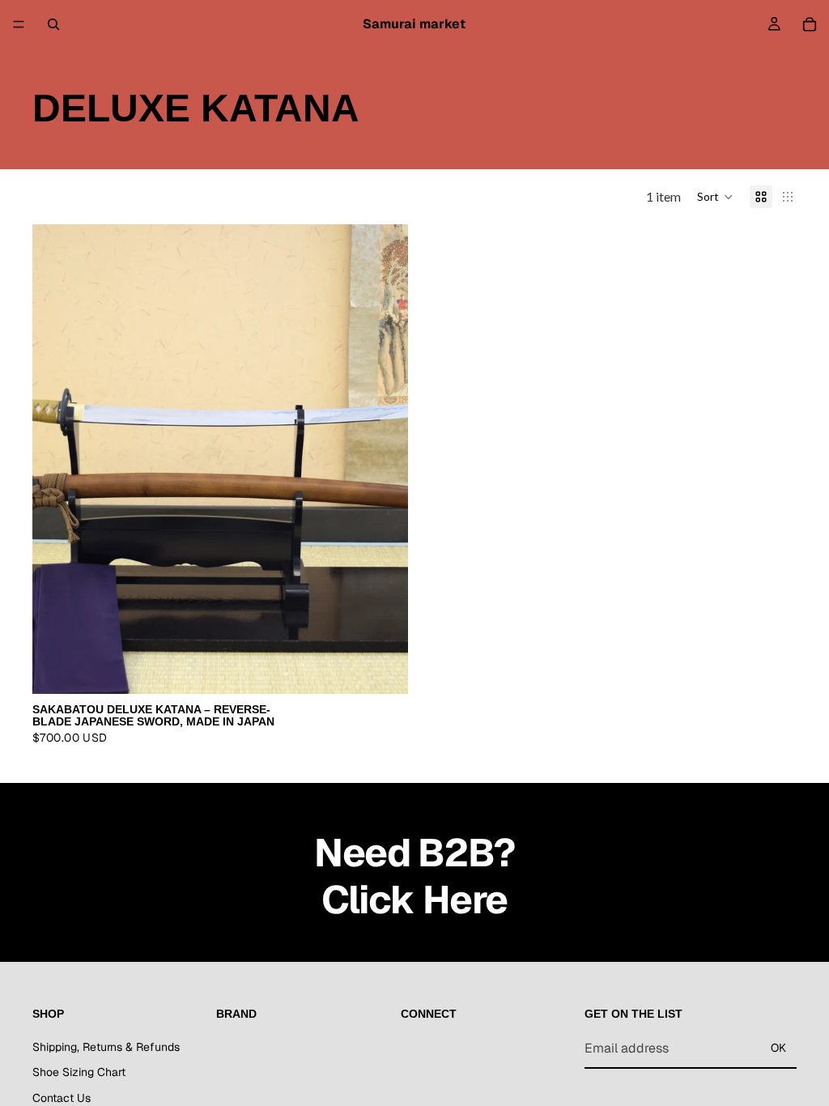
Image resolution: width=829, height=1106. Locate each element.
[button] (715, 197)
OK (778, 1047)
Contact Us (61, 1098)
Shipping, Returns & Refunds (106, 1047)
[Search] (53, 24)
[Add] (382, 668)
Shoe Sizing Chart (78, 1073)
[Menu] (18, 24)
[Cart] (809, 24)
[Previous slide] (56, 459)
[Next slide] (383, 459)
